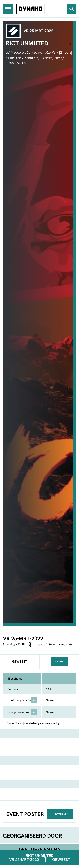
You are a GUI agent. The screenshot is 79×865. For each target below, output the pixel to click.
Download (60, 814)
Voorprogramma (18, 712)
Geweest (61, 859)
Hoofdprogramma (19, 700)
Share (59, 661)
